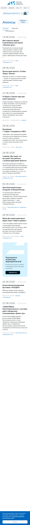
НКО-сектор (19, 147)
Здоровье (23, 120)
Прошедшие (10, 31)
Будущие (15, 28)
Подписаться (13, 272)
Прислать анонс (23, 21)
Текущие (5, 28)
